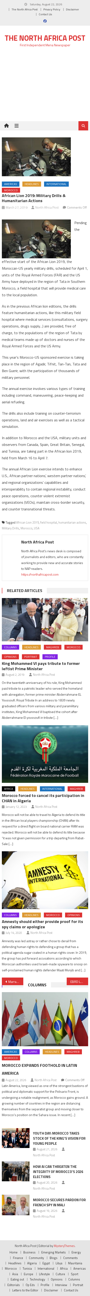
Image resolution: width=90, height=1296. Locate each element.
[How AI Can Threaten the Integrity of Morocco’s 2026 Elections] (16, 1171)
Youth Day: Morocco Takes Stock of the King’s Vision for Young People (59, 1138)
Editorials (13, 1285)
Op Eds (30, 1285)
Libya (59, 1263)
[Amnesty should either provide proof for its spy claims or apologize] (45, 880)
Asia (15, 1274)
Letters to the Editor (25, 1290)
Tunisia (27, 1268)
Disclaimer (72, 9)
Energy (76, 1252)
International (56, 184)
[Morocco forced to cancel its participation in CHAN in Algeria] (45, 754)
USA (36, 528)
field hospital (48, 522)
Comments (70, 1258)
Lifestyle (44, 1274)
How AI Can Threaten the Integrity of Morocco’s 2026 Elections (58, 1171)
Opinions (10, 656)
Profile (50, 656)
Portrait (30, 656)
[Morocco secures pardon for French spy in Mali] (16, 1205)
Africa (8, 789)
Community (36, 1258)
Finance (18, 1258)
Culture (60, 1274)
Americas (10, 184)
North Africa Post (47, 207)
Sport (74, 1274)
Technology (37, 1279)
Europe (28, 1274)
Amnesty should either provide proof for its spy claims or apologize (42, 924)
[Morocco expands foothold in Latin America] (45, 1019)
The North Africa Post (25, 9)
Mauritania (75, 1263)
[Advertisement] (45, 87)
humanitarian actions (72, 522)
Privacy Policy (51, 9)
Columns (10, 647)
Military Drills (10, 528)
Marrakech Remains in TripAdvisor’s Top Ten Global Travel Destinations (16, 981)
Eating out (17, 1279)
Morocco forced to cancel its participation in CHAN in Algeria (43, 798)
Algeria (32, 1263)
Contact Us (45, 14)
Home (13, 1252)
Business (29, 1252)
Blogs (53, 1258)
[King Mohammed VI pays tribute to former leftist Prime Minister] (45, 619)
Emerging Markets (53, 1252)
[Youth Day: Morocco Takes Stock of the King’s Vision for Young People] (16, 1138)
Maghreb (52, 647)
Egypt (46, 1263)
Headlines (32, 184)
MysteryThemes (64, 1246)
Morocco (11, 190)
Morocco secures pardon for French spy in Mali (59, 1202)
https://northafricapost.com (40, 574)
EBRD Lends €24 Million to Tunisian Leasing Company (79, 981)
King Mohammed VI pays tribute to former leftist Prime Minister (41, 666)
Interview (61, 1285)
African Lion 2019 (27, 522)
